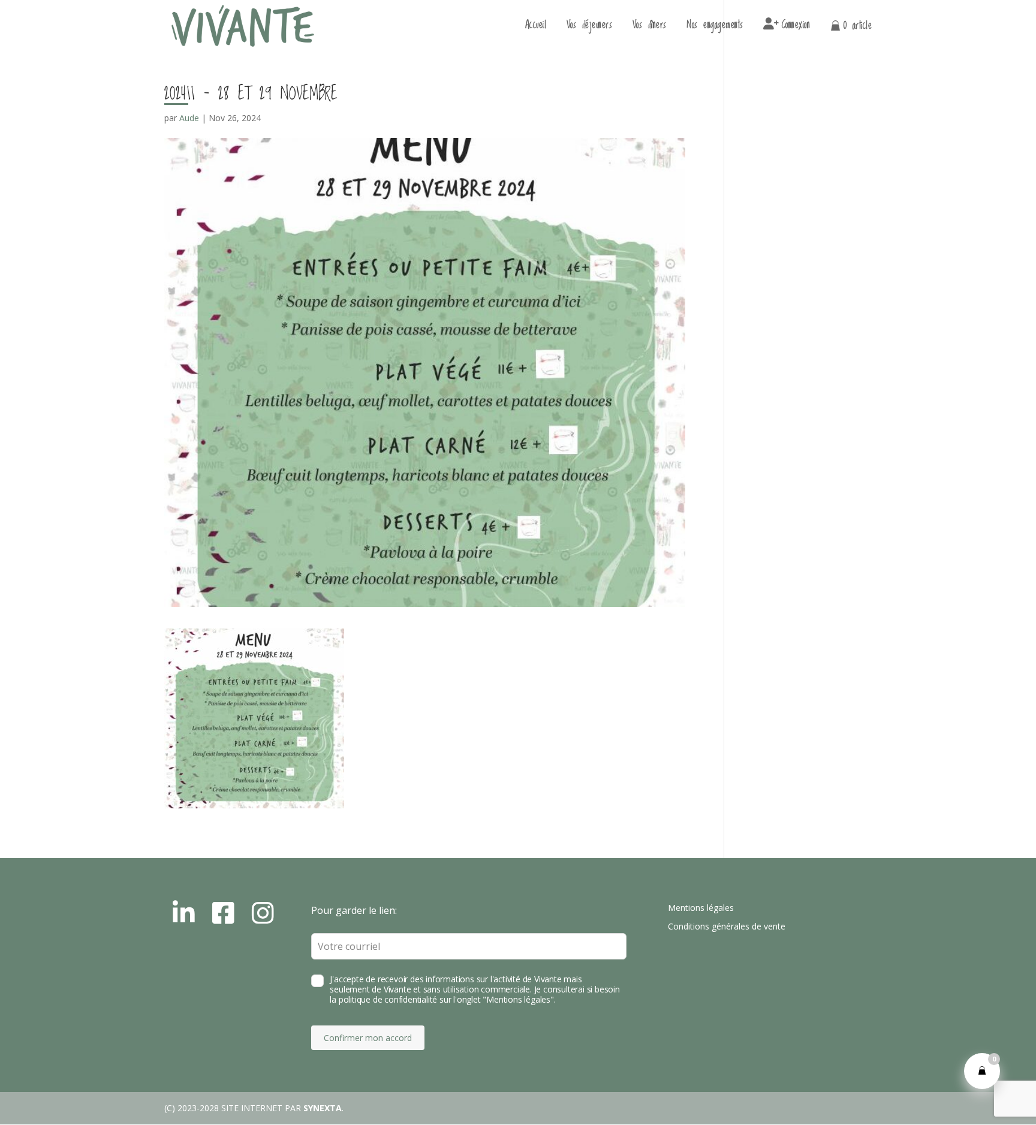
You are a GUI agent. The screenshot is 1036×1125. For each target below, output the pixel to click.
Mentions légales (701, 907)
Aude (189, 118)
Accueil (536, 27)
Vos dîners (650, 27)
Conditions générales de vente (726, 926)
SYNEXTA (322, 1108)
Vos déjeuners (590, 27)
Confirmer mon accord (368, 1037)
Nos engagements (714, 27)
